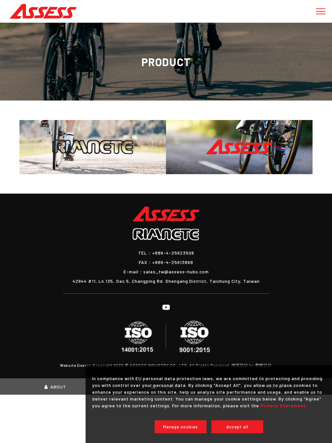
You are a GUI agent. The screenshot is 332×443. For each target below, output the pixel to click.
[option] (166, 62)
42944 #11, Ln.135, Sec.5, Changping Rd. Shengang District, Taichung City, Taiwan (166, 281)
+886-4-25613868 (166, 262)
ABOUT (58, 386)
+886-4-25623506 (166, 253)
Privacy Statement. (283, 405)
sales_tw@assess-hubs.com (166, 271)
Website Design (76, 365)
